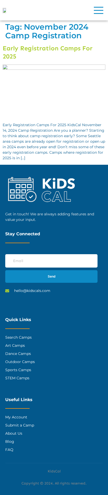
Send (51, 276)
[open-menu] (98, 10)
